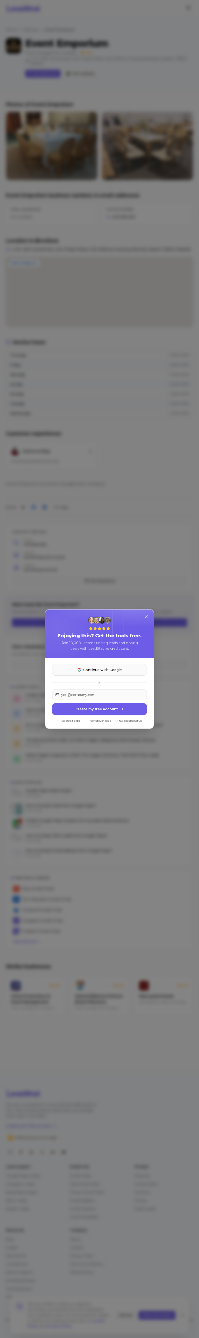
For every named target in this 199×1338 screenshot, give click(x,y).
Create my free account (96, 709)
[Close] (146, 616)
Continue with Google (102, 670)
